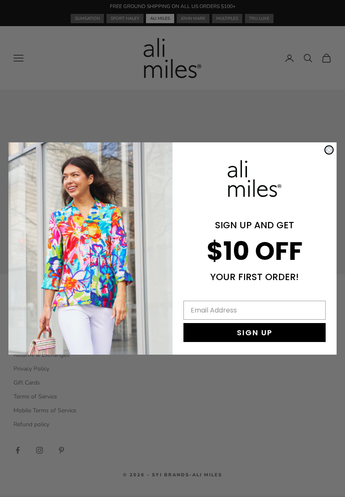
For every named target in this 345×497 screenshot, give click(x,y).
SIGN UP (255, 332)
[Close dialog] (329, 150)
